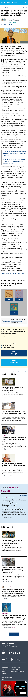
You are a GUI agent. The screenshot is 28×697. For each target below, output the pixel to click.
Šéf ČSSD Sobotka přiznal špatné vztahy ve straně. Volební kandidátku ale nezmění (13, 465)
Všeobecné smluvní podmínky (17, 671)
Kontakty (3, 665)
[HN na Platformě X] (9, 653)
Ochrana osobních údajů (16, 665)
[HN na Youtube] (19, 653)
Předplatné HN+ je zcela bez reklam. (20, 371)
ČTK (15, 19)
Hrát (9, 299)
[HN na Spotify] (17, 653)
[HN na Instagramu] (13, 653)
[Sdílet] (23, 7)
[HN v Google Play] (6, 659)
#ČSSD (14, 273)
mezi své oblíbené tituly (16, 321)
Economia (4, 669)
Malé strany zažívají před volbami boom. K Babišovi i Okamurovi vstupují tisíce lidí (12, 389)
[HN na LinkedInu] (15, 653)
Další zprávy (14, 634)
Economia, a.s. (10, 645)
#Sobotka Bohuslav (6, 273)
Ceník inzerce (4, 673)
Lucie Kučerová (10, 19)
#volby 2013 (21, 273)
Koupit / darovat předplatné (7, 677)
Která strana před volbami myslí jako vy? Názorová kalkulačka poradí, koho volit (14, 413)
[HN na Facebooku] (11, 653)
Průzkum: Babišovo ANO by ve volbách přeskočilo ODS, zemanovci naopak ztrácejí (14, 439)
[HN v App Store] (15, 659)
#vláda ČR (4, 276)
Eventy (3, 679)
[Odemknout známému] (26, 7)
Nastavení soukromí (15, 669)
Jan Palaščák (8, 587)
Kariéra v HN (4, 671)
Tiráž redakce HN (5, 667)
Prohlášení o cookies (15, 667)
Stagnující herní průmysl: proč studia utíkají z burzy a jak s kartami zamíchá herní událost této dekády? (14, 617)
